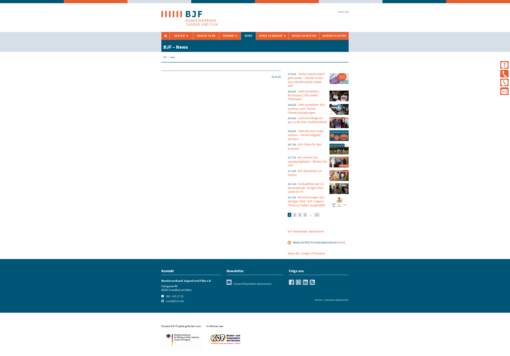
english (343, 12)
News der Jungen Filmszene (306, 253)
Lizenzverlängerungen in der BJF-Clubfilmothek (307, 120)
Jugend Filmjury (334, 36)
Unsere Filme (206, 36)
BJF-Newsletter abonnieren (306, 231)
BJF (165, 57)
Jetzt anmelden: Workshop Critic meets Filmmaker (303, 95)
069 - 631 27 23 (174, 296)
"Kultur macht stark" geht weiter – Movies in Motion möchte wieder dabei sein (306, 80)
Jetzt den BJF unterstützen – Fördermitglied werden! (306, 135)
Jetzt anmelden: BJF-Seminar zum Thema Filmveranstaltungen (307, 109)
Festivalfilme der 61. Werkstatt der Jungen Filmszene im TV (306, 188)
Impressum (329, 299)
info (341, 242)
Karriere (319, 299)
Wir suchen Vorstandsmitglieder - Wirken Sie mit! (307, 161)
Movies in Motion (304, 36)
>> (317, 215)
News (248, 36)
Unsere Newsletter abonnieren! (249, 284)
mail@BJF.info (175, 301)
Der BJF (180, 36)
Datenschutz (342, 299)
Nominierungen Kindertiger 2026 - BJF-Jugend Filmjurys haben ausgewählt (306, 201)
